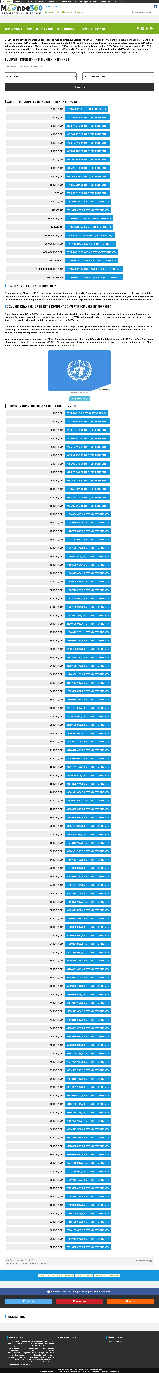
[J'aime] (138, 29)
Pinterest (80, 1301)
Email (131, 1301)
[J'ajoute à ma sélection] (142, 29)
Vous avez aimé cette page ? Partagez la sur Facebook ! (81, 1291)
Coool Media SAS (63, 1369)
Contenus (68, 12)
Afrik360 (18, 2)
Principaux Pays (53, 12)
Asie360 (28, 2)
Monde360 (7, 2)
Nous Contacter (113, 1371)
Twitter (29, 1301)
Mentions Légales (46, 1371)
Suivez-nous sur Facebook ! (117, 1341)
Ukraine (48, 6)
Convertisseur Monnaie (107, 1276)
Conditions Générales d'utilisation (67, 1371)
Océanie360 (105, 2)
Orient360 (118, 2)
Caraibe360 (39, 2)
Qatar (56, 6)
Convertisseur (47, 1276)
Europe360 (52, 2)
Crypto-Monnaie (65, 1276)
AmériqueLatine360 (68, 2)
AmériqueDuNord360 (88, 2)
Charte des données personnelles (93, 1371)
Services (79, 12)
